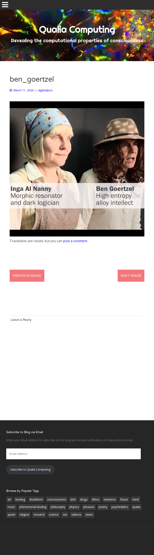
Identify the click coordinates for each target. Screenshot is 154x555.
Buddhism (36, 499)
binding (20, 499)
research (39, 514)
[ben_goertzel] (77, 235)
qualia (136, 507)
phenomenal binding (33, 507)
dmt (73, 499)
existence (110, 499)
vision (89, 514)
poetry (103, 507)
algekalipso (45, 90)
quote (11, 514)
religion (24, 514)
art (9, 499)
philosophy (58, 507)
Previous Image (27, 276)
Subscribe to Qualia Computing (30, 469)
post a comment (75, 241)
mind (135, 499)
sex (65, 514)
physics (74, 507)
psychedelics (119, 507)
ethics (95, 499)
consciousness (56, 499)
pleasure (88, 507)
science (54, 514)
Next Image (131, 276)
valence (76, 514)
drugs (84, 499)
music (11, 507)
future (124, 499)
